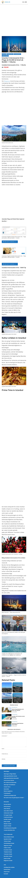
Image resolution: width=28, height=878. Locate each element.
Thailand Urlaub (8, 852)
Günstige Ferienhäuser (9, 784)
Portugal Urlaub (8, 815)
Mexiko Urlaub (7, 823)
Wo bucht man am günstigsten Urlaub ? (14, 797)
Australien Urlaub (8, 810)
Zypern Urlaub (7, 825)
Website (3, 759)
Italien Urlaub (7, 847)
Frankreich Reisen (8, 817)
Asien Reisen (7, 808)
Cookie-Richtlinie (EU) (9, 830)
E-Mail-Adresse (5, 753)
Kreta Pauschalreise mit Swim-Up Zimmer (18, 710)
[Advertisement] (14, 21)
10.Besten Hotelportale (10, 795)
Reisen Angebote (8, 791)
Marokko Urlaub (8, 856)
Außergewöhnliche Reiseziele (11, 778)
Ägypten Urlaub (8, 845)
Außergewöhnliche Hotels (10, 776)
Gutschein (6, 789)
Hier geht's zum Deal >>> (10, 241)
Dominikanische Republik (10, 828)
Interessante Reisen (9, 780)
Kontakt (6, 873)
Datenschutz (7, 869)
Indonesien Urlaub (8, 813)
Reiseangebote (17, 54)
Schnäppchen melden (9, 867)
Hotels (4, 54)
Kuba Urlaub (7, 821)
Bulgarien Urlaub (8, 860)
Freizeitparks (7, 793)
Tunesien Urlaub (8, 854)
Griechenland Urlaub (9, 843)
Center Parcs (7, 786)
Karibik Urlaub (7, 819)
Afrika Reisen (7, 806)
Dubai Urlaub (7, 858)
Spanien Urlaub (7, 839)
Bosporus (7, 81)
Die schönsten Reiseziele (10, 782)
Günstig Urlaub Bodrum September (17, 724)
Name (3, 748)
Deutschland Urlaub (9, 837)
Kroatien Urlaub (8, 849)
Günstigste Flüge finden (10, 773)
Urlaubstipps (14, 707)
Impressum (7, 871)
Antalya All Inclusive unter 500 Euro (18, 717)
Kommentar (4, 736)
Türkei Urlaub (5, 55)
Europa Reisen (10, 54)
